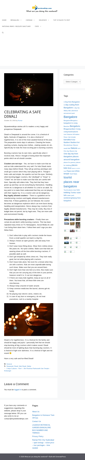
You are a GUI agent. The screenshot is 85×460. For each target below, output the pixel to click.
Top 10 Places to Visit (61, 20)
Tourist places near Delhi (72, 190)
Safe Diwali (22, 366)
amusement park (69, 113)
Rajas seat (71, 171)
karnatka (67, 140)
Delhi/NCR (43, 20)
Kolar (73, 140)
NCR (79, 148)
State (37, 26)
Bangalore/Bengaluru (71, 120)
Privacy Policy (37, 436)
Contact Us (36, 421)
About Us (35, 412)
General (9, 364)
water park (70, 195)
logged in (17, 390)
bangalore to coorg (70, 123)
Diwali (16, 366)
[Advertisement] (42, 51)
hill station (76, 134)
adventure (74, 110)
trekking (67, 193)
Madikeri (67, 142)
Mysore (75, 145)
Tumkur (73, 192)
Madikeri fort (75, 142)
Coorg (78, 129)
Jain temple (72, 137)
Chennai (29, 20)
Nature (74, 148)
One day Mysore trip (70, 151)
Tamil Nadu (73, 174)
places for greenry (70, 162)
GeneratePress (60, 457)
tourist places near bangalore (71, 182)
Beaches (66, 126)
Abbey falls (67, 110)
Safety (29, 366)
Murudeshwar (68, 145)
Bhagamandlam (69, 129)
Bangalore (70, 117)
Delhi (65, 134)
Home (4, 20)
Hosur (66, 137)
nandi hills (67, 148)
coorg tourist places (71, 132)
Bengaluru (15, 20)
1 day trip (76, 108)
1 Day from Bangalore (72, 102)
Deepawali (10, 366)
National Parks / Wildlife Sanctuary (16, 26)
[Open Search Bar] (3, 32)
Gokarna (69, 134)
